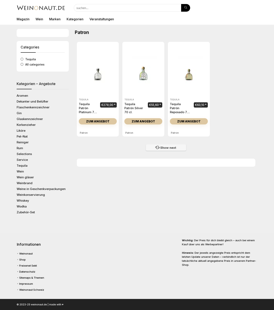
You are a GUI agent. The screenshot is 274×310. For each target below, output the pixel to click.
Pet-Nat (22, 136)
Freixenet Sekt (28, 265)
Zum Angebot (98, 121)
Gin (19, 113)
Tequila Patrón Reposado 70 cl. (179, 110)
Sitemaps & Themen (31, 277)
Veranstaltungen (101, 19)
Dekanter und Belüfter (32, 101)
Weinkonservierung (31, 195)
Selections (24, 154)
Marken (55, 19)
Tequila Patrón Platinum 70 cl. (87, 110)
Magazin (23, 19)
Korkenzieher (26, 125)
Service (22, 160)
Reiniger (23, 142)
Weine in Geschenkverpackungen (41, 189)
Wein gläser (25, 177)
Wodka (22, 206)
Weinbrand (24, 183)
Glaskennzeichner (30, 119)
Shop (22, 259)
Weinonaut (26, 253)
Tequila (30, 59)
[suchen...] (185, 8)
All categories (35, 64)
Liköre (21, 130)
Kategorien (75, 19)
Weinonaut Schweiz (31, 289)
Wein (39, 19)
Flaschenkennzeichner (33, 107)
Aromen (22, 96)
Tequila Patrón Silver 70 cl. (133, 108)
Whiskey (23, 200)
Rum (20, 148)
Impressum (26, 283)
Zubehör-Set (26, 212)
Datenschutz (27, 271)
